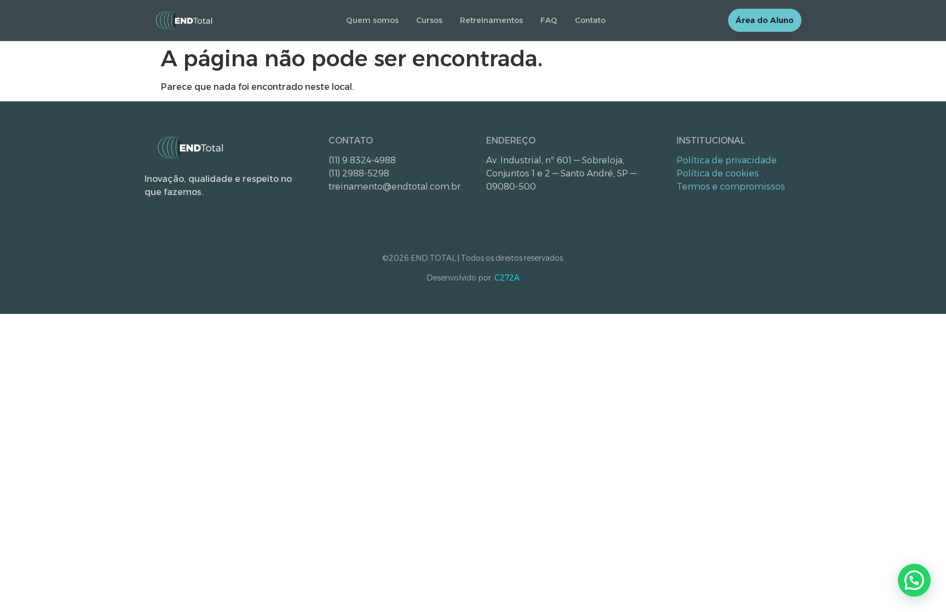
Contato (590, 20)
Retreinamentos (491, 20)
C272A (507, 278)
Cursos (429, 20)
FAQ (548, 20)
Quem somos (372, 20)
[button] (914, 580)
